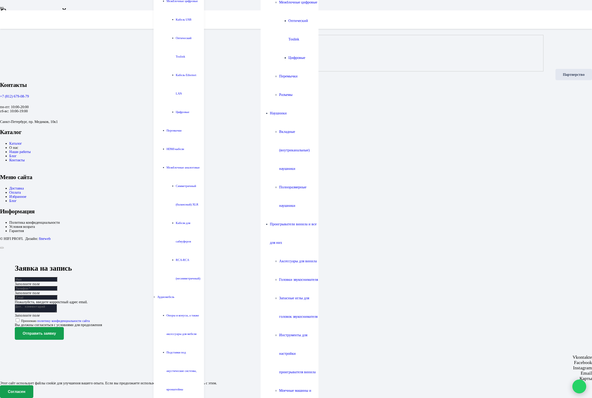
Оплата (15, 192)
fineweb (45, 239)
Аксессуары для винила (298, 261)
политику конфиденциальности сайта (63, 321)
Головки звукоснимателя (298, 280)
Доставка (16, 188)
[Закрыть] (2, 247)
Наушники (278, 113)
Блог (13, 156)
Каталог (15, 143)
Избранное (17, 197)
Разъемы (286, 95)
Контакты (17, 160)
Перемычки (288, 76)
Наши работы (20, 152)
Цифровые (296, 58)
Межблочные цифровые (298, 2)
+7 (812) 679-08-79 (14, 96)
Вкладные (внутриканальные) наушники (294, 150)
